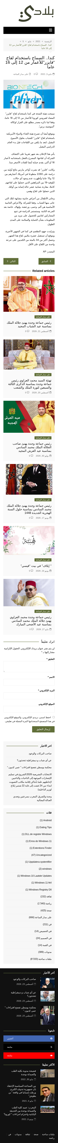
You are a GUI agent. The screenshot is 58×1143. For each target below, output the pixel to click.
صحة (49, 910)
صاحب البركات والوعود (40, 753)
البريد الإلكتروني (46, 690)
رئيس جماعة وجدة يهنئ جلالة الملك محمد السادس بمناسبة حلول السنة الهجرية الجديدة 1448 (29, 509)
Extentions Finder (42, 848)
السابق (44, 261)
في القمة (47, 945)
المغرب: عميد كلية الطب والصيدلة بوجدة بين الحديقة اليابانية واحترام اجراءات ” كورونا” (20, 1110)
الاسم (51, 677)
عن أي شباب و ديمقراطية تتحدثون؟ (34, 760)
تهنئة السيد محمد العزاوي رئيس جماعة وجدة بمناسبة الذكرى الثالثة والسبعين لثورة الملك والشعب (29, 384)
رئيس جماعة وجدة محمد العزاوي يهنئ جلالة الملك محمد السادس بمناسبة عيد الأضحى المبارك (30, 620)
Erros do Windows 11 (40, 841)
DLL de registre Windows (38, 834)
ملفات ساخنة (45, 959)
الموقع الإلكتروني (47, 704)
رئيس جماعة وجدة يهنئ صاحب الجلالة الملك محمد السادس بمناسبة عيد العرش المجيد (32, 447)
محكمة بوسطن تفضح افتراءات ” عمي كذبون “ (29, 767)
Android (47, 820)
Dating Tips (46, 827)
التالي (12, 261)
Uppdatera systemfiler (40, 862)
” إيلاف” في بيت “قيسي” (36, 565)
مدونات (48, 952)
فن (50, 924)
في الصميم (46, 938)
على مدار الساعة (20, 74)
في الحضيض (45, 931)
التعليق (51, 659)
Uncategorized (44, 855)
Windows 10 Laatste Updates (36, 876)
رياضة (49, 903)
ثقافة (49, 896)
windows (47, 869)
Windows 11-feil (43, 882)
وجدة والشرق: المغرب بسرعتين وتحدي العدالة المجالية (32, 798)
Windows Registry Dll (40, 889)
